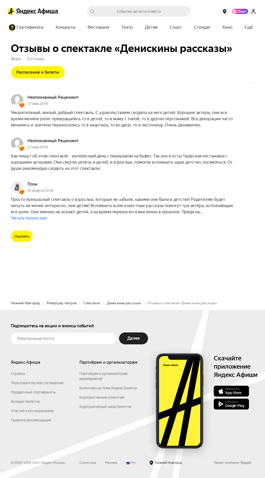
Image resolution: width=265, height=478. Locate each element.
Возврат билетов (25, 401)
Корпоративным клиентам (101, 397)
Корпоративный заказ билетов (105, 407)
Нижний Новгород (25, 303)
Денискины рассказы (124, 303)
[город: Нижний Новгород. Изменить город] (224, 11)
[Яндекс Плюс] (240, 11)
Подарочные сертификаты (33, 392)
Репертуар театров (62, 303)
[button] (248, 27)
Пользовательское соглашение (37, 383)
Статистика (87, 463)
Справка (18, 373)
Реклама (111, 463)
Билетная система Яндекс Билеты (108, 388)
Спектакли (91, 303)
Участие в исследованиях (32, 411)
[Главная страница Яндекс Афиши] (11, 11)
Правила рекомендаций (31, 420)
